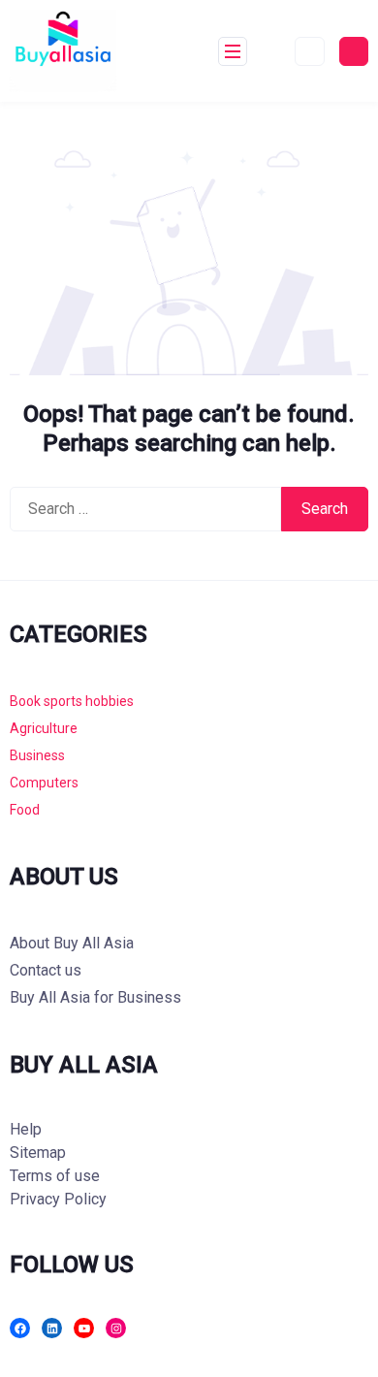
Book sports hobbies (72, 701)
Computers (44, 782)
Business (37, 755)
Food (25, 809)
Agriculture (44, 728)
